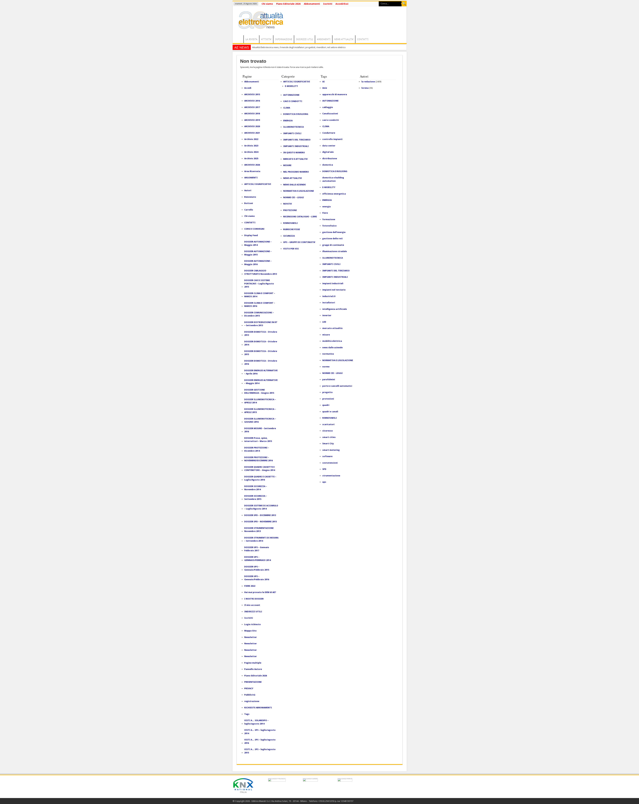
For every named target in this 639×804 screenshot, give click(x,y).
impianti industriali (332, 283)
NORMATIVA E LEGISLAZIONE (298, 191)
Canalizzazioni (330, 113)
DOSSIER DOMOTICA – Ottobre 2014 (260, 343)
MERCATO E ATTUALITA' (295, 159)
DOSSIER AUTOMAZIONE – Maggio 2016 (258, 263)
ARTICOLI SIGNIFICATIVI (257, 184)
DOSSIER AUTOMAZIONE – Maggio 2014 (258, 243)
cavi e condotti (330, 120)
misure (326, 334)
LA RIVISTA (251, 39)
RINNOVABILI (290, 223)
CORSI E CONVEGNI (254, 229)
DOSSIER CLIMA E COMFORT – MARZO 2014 (259, 295)
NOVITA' (287, 203)
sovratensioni (330, 463)
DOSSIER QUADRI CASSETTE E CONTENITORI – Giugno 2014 (259, 469)
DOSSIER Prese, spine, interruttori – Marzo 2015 (258, 440)
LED (324, 322)
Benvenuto (250, 197)
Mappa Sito (250, 630)
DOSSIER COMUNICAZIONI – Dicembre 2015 (259, 314)
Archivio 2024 (251, 152)
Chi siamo (267, 3)
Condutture (328, 133)
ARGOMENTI (323, 39)
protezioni (328, 399)
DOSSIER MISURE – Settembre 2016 (260, 430)
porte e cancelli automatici (337, 386)
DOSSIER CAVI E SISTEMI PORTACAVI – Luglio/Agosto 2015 (259, 283)
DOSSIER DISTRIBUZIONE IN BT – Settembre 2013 (260, 324)
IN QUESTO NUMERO (294, 152)
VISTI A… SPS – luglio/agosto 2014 (260, 732)
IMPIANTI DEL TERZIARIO (297, 139)
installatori (328, 302)
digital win (328, 152)
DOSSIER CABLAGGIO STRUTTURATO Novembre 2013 (260, 272)
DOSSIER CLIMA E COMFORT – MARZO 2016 (259, 304)
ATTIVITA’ (266, 39)
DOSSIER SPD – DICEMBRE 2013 (260, 515)
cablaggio (327, 107)
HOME (238, 39)
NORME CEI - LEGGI (332, 373)
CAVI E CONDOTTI (292, 101)
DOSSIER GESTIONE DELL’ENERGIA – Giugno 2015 (259, 391)
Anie (324, 88)
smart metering (331, 450)
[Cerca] (404, 3)
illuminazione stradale (334, 251)
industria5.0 (328, 296)
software (327, 456)
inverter (326, 315)
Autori (247, 190)
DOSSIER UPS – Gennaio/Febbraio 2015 (256, 568)
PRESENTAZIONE (253, 682)
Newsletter (250, 637)
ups (324, 482)
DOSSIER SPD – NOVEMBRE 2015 (260, 521)
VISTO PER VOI (291, 248)
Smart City (328, 443)
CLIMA (286, 107)
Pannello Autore (253, 669)
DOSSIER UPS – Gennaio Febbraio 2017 (256, 549)
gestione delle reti (332, 238)
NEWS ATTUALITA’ (343, 39)
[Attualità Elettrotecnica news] (259, 27)
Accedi (247, 88)
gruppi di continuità (333, 245)
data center (328, 145)
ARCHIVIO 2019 (252, 120)
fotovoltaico (329, 225)
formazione (328, 219)
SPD (324, 469)
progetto (327, 392)
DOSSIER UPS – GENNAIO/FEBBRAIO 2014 (257, 559)
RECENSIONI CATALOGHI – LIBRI (300, 216)
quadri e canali (330, 411)
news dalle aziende (332, 347)
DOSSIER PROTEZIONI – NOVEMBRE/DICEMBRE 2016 (258, 459)
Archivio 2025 (251, 158)
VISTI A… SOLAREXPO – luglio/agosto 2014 (256, 722)
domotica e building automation (333, 179)
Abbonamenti (312, 3)
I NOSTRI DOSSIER (254, 599)
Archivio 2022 (251, 139)
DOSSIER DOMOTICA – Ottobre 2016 (260, 362)
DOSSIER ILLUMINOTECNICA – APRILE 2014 (260, 401)
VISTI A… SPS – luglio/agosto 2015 (260, 751)
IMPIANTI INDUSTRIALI (296, 146)
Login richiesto (252, 624)
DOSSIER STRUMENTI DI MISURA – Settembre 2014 (261, 539)
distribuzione (329, 158)
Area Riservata (252, 171)
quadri (325, 405)
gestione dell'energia (333, 232)
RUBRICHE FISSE (291, 229)
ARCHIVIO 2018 (252, 113)
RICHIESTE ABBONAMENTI (258, 707)
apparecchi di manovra (334, 94)
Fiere (325, 213)
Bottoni (248, 203)
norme (325, 366)
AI (323, 81)
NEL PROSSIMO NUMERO (296, 172)
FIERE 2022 (249, 586)
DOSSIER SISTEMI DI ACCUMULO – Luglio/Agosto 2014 (261, 507)
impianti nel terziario (334, 290)
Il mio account (252, 605)
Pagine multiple (252, 663)
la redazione (368, 81)
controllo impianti (332, 139)
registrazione (251, 701)
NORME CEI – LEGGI (293, 197)
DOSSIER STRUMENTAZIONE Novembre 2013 (259, 530)
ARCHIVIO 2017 (252, 107)
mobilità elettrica (332, 341)
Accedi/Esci (341, 3)
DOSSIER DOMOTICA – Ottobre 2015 (260, 353)
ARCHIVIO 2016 (252, 101)
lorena (365, 88)
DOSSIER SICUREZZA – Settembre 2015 (255, 498)
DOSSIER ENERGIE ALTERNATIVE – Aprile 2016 (261, 372)
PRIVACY (248, 688)
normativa (328, 354)
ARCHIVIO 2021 (252, 133)
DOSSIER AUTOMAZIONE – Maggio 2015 (258, 253)
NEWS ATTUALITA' (292, 178)
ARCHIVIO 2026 (252, 165)
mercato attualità (332, 328)
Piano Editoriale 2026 (288, 3)
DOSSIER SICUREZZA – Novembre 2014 (255, 488)
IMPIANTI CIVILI (292, 133)
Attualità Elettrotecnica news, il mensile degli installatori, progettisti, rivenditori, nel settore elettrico (299, 47)
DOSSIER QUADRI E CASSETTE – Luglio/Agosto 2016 (260, 478)
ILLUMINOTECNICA (293, 127)
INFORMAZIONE (283, 39)
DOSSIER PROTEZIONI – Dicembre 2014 (256, 449)
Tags (246, 714)
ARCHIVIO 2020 (252, 126)
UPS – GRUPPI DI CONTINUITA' (299, 242)
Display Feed (251, 235)
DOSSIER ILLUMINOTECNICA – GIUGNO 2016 (260, 420)
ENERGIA (288, 120)
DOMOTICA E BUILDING (295, 114)
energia (326, 206)
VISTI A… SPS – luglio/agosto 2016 (260, 741)
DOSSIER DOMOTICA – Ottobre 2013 (260, 333)
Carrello (248, 209)
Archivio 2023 (251, 145)
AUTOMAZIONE (291, 95)
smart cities (329, 437)
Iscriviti (327, 3)
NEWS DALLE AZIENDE (294, 184)
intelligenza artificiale (334, 309)
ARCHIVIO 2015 (252, 94)
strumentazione (331, 475)
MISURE (287, 165)
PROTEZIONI (290, 210)
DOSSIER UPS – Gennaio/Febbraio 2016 (256, 578)
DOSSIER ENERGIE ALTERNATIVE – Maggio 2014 (261, 382)
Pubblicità (249, 695)
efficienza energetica (334, 194)
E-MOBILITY (291, 86)
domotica (327, 165)
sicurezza (327, 430)
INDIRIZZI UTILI (304, 39)
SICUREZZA (289, 236)
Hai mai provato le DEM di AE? (260, 592)
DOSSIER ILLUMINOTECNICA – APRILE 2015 (260, 411)
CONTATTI (362, 39)
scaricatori (328, 424)
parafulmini (328, 379)
